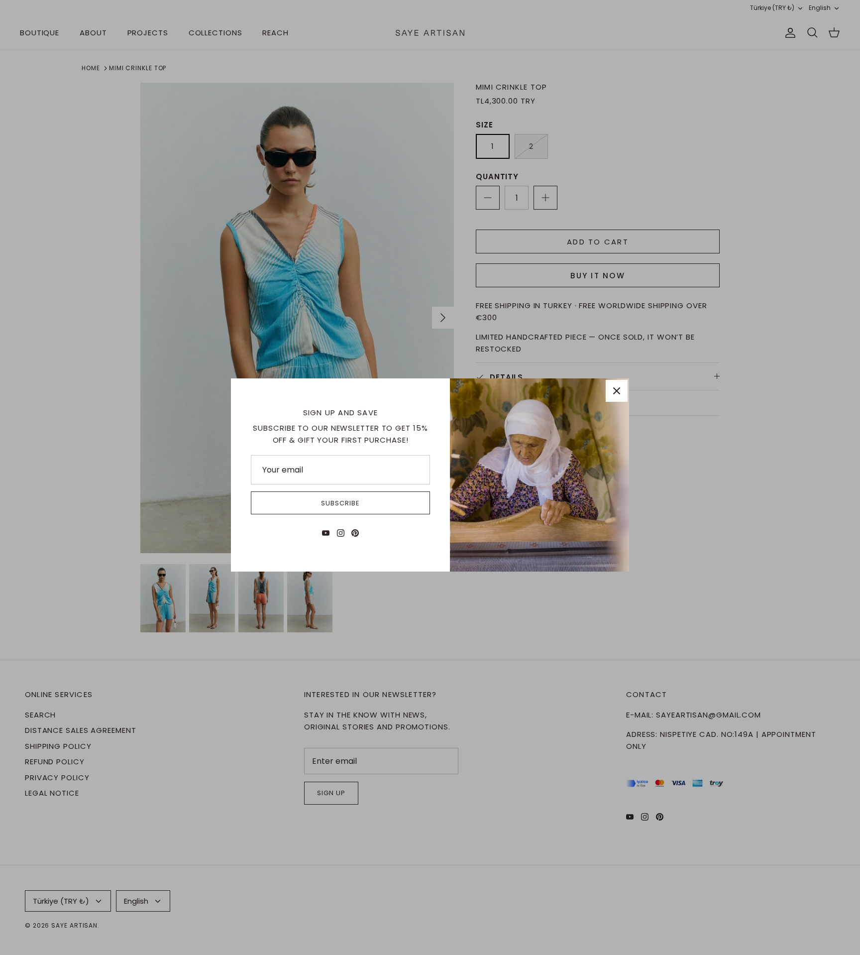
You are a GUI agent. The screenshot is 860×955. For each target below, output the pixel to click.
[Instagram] (340, 533)
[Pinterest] (355, 533)
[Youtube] (325, 533)
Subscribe (340, 503)
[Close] (617, 391)
